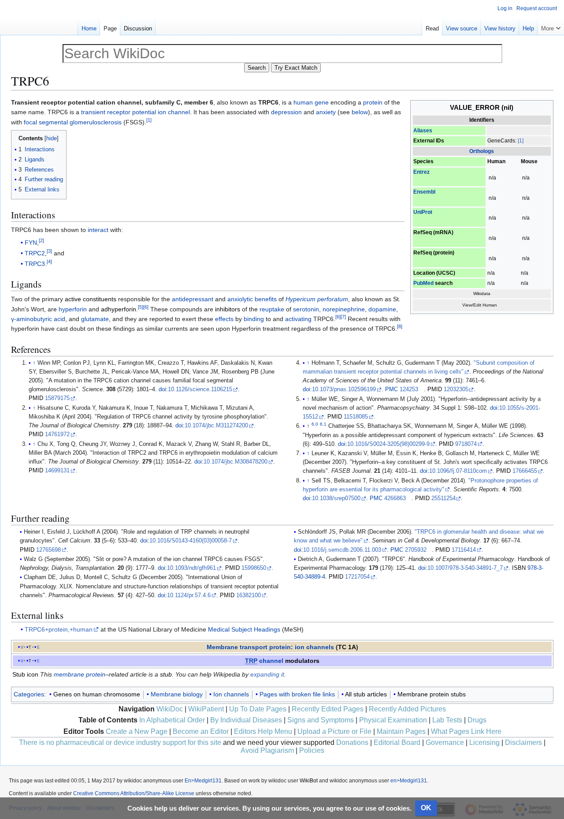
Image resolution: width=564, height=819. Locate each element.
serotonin (306, 309)
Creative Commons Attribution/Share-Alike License (133, 793)
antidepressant (192, 299)
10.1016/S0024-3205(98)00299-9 (388, 444)
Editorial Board (397, 742)
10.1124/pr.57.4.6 (189, 595)
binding (254, 318)
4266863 (395, 498)
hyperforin (73, 309)
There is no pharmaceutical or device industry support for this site (120, 742)
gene (322, 102)
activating (298, 318)
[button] (551, 26)
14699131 (57, 470)
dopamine (382, 309)
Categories (29, 694)
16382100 (248, 595)
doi (162, 389)
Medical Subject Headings (244, 629)
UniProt (422, 212)
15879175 (57, 398)
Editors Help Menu (263, 731)
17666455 (524, 471)
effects (224, 318)
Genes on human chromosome (96, 694)
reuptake (272, 309)
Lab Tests (447, 720)
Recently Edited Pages (328, 709)
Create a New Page (136, 731)
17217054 (357, 577)
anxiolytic (240, 299)
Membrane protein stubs (431, 694)
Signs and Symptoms (320, 720)
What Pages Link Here (466, 731)
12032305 (456, 389)
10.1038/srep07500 (336, 498)
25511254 (443, 498)
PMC (391, 389)
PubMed (423, 283)
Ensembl (424, 192)
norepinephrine (344, 309)
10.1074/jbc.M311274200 (216, 426)
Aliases (422, 130)
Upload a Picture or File (334, 731)
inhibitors (227, 309)
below (360, 112)
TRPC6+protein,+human (59, 629)
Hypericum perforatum (317, 299)
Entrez (421, 172)
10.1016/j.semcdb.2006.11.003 (342, 550)
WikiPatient (206, 709)
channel (264, 660)
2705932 (416, 550)
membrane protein (79, 674)
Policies (311, 750)
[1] (520, 141)
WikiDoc (169, 709)
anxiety (326, 112)
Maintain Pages (401, 731)
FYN (31, 242)
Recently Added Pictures (407, 709)
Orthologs (481, 151)
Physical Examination (393, 720)
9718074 (466, 444)
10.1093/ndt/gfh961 (191, 568)
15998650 (253, 568)
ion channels (314, 647)
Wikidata (481, 293)
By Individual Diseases (246, 720)
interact (98, 229)
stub (166, 674)
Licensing (484, 742)
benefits (266, 299)
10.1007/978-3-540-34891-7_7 (465, 568)
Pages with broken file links (297, 694)
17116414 (464, 550)
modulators (302, 660)
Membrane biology (177, 694)
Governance (445, 742)
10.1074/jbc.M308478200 (235, 462)
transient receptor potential (118, 112)
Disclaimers (523, 742)
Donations (352, 742)
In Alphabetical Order (172, 720)
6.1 (323, 424)
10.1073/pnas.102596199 (344, 389)
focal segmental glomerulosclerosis (73, 122)
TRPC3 (35, 263)
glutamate (95, 318)
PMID (36, 398)
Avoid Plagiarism (267, 750)
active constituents (90, 299)
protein (372, 102)
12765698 (48, 550)
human (303, 102)
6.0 (315, 424)
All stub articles (366, 694)
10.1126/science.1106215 (200, 389)
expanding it (267, 674)
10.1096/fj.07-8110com (458, 471)
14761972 (57, 434)
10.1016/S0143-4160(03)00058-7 (190, 541)
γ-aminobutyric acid (38, 318)
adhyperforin (118, 309)
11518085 (356, 417)
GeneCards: (501, 141)
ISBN (519, 568)
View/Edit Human (479, 305)
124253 (409, 389)
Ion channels (231, 694)
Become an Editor (201, 731)
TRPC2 (35, 253)
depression (286, 112)
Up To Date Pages (257, 709)
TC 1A (347, 647)
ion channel (174, 112)
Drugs (477, 720)
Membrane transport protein (249, 647)
